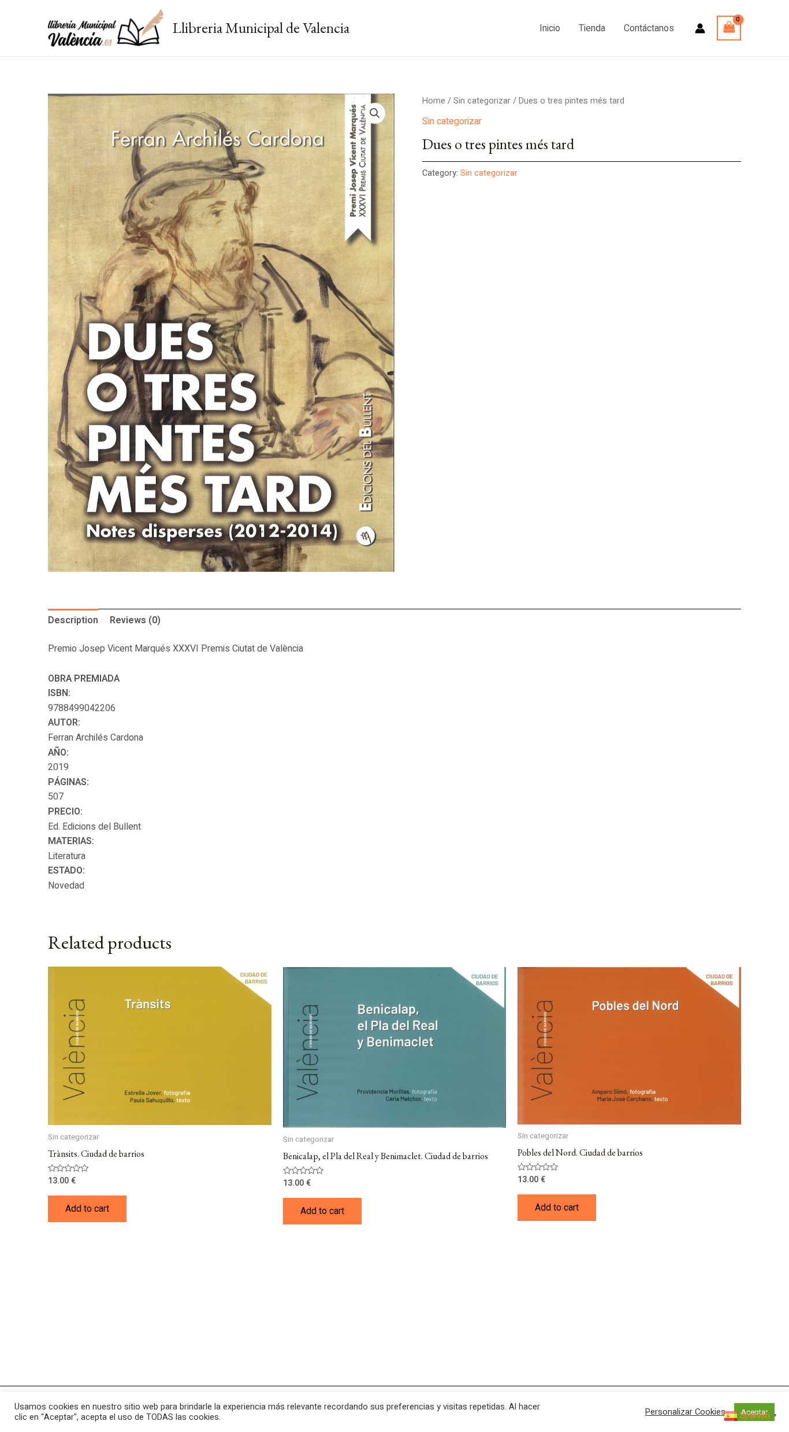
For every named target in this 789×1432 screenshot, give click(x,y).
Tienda (592, 28)
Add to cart (87, 1209)
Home (433, 101)
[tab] (73, 621)
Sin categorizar (482, 101)
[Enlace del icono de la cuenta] (700, 28)
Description (73, 620)
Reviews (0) (135, 620)
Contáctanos (649, 28)
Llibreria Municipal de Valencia (261, 28)
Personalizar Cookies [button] (685, 1412)
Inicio (549, 28)
